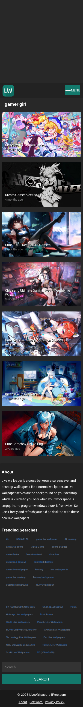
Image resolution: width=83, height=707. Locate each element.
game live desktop (15, 577)
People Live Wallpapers (49, 622)
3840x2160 (22, 539)
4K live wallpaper (44, 584)
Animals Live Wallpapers (57, 629)
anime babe (12, 554)
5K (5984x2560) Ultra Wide (20, 606)
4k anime (54, 554)
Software (36, 702)
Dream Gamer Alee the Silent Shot (29, 195)
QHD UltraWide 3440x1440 (20, 644)
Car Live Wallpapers (54, 637)
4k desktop (70, 539)
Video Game (37, 546)
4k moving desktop (16, 561)
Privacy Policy (54, 702)
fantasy (39, 569)
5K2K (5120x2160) (52, 606)
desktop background (17, 584)
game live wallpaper (46, 539)
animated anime (14, 546)
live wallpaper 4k (59, 569)
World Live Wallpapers (18, 622)
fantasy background (43, 577)
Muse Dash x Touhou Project (25, 145)
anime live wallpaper (16, 569)
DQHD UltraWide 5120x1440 (21, 629)
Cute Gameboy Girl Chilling (24, 444)
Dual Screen (46, 614)
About (22, 702)
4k (7, 539)
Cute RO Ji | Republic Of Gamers (27, 245)
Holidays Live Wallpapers (19, 614)
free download (34, 554)
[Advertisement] (41, 41)
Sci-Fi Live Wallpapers (17, 652)
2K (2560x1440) (45, 652)
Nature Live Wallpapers (54, 644)
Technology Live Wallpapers (21, 637)
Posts (73, 606)
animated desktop (43, 561)
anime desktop (59, 546)
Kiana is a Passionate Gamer (25, 394)
